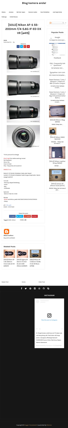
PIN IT (35, 216)
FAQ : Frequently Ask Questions (57, 64)
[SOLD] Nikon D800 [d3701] (57, 138)
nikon (5, 40)
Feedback (57, 58)
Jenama (11, 12)
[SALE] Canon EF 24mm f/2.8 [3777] (57, 185)
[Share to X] (24, 220)
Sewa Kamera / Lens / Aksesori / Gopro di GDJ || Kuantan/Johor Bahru (57, 95)
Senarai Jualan (32, 12)
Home (23, 282)
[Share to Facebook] (25, 220)
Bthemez (49, 425)
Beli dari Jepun (21, 12)
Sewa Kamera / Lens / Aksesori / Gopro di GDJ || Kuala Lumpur (57, 81)
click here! (11, 207)
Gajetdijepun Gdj (50, 345)
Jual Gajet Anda (57, 12)
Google (57, 37)
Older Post (42, 282)
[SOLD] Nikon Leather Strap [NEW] (57, 162)
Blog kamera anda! (34, 3)
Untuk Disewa (14, 17)
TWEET (20, 216)
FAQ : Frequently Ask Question (13, 166)
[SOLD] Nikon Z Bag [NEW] (57, 121)
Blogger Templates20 (30, 425)
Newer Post (5, 282)
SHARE (13, 216)
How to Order (8, 164)
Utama (3, 12)
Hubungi (4, 17)
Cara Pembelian (44, 12)
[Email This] (21, 220)
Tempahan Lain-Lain (57, 72)
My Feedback (8, 160)
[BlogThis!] (22, 220)
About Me (6, 162)
